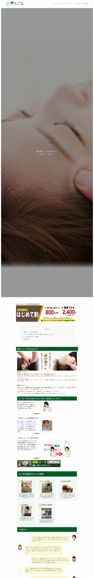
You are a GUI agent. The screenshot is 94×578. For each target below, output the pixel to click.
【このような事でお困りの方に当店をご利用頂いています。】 (39, 334)
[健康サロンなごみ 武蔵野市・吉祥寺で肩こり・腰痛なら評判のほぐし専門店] (15, 3)
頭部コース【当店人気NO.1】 (31, 332)
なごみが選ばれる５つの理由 (31, 336)
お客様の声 (26, 339)
